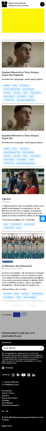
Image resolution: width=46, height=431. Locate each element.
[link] (43, 219)
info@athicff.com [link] (11, 336)
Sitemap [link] (5, 400)
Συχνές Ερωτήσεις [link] (9, 398)
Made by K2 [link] (7, 426)
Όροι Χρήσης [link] (7, 403)
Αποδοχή (9, 368)
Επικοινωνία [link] (7, 391)
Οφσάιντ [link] (6, 199)
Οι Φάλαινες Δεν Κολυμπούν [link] (17, 266)
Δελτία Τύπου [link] (8, 393)
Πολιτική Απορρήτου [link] (10, 405)
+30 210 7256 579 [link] (11, 382)
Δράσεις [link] (5, 396)
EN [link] (7, 411)
